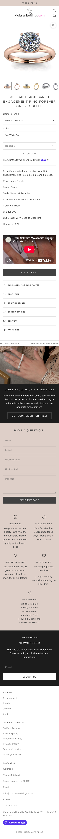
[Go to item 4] (36, 86)
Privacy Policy (11, 744)
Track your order (12, 754)
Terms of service (12, 749)
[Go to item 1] (7, 86)
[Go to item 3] (26, 86)
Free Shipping (10, 733)
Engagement (10, 698)
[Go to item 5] (46, 86)
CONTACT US (9, 763)
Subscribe (30, 677)
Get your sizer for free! (29, 416)
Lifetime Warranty (12, 738)
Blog (5, 714)
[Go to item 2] (17, 86)
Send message (29, 500)
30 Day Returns (11, 728)
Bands (6, 703)
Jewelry (7, 708)
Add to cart (29, 272)
